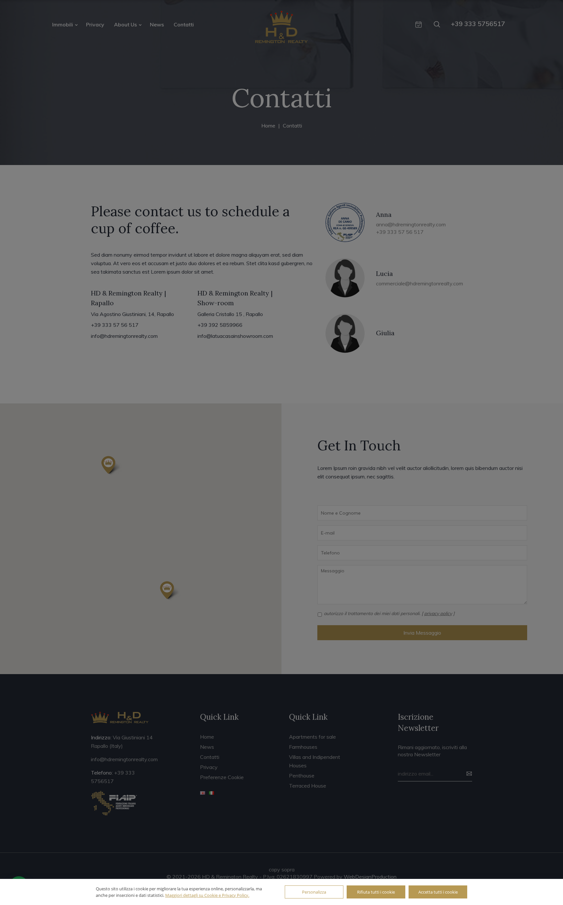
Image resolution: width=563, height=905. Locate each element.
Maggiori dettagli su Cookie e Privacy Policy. (207, 895)
